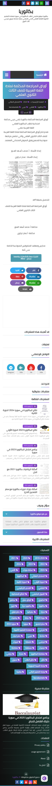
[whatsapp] (41, 3)
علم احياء (16, 636)
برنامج (12, 600)
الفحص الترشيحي (24, 588)
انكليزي (42, 600)
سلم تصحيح (40, 624)
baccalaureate (14, 107)
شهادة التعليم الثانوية (23, 630)
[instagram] (30, 782)
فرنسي (42, 642)
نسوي (14, 660)
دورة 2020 (40, 618)
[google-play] (37, 3)
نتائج (43, 660)
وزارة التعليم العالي (37, 672)
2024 (19, 564)
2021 (13, 558)
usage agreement (38, 752)
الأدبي (12, 570)
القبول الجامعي (38, 594)
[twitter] (22, 782)
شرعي (42, 630)
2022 (42, 564)
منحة (21, 654)
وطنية (19, 672)
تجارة (43, 612)
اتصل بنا (42, 765)
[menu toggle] (47, 3)
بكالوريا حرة (26, 606)
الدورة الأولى (39, 582)
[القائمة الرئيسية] (6, 75)
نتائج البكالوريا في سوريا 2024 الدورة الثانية (20, 411)
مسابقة (28, 648)
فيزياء (15, 642)
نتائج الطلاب (29, 660)
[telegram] (33, 3)
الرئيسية (39, 75)
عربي (24, 107)
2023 (25, 101)
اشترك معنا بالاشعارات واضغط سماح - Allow (26, 257)
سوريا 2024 (11, 624)
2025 (42, 570)
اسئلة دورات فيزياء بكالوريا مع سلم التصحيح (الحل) (21, 490)
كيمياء (42, 648)
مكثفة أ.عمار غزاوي (26, 233)
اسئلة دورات (28, 570)
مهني (9, 654)
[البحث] (5, 3)
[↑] (26, 774)
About (43, 758)
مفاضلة (15, 648)
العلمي (31, 107)
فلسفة (28, 642)
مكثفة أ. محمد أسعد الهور (26, 227)
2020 (25, 558)
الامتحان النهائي (14, 101)
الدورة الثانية (22, 582)
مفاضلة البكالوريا (38, 654)
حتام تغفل (16, 612)
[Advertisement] (26, 49)
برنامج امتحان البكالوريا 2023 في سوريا (22, 450)
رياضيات (14, 618)
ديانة (27, 618)
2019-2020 (40, 558)
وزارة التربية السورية (36, 666)
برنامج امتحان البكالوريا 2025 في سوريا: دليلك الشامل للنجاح (28, 719)
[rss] (35, 782)
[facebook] (24, 3)
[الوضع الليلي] (44, 778)
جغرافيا (30, 612)
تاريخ (13, 606)
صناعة (42, 636)
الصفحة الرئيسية (38, 101)
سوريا (26, 624)
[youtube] (28, 3)
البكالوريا (41, 107)
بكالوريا (26, 11)
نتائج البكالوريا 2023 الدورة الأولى (21, 430)
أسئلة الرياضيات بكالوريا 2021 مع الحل (22, 470)
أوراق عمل (26, 600)
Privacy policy (40, 745)
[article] (26, 305)
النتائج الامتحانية (18, 594)
